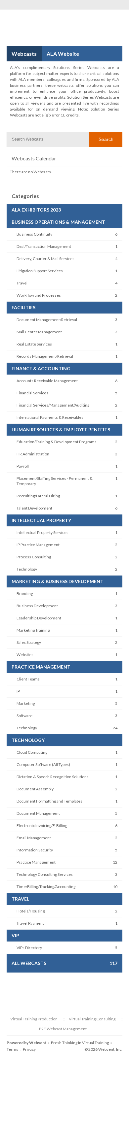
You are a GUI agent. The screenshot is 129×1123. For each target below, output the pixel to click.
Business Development (37, 605)
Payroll (23, 466)
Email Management (34, 837)
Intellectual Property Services (42, 532)
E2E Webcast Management (63, 1028)
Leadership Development (39, 617)
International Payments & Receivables (50, 417)
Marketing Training (33, 630)
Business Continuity (34, 234)
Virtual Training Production (34, 1018)
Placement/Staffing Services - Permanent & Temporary (55, 481)
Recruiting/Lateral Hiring (38, 495)
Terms (12, 1049)
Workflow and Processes (39, 295)
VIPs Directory (29, 947)
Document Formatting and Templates (49, 801)
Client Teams (28, 679)
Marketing (26, 703)
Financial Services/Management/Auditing (53, 405)
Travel (22, 283)
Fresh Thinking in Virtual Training (80, 1042)
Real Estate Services (34, 344)
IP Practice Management (38, 544)
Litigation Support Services (40, 270)
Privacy (29, 1049)
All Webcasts (29, 963)
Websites (25, 654)
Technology (27, 569)
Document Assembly (35, 788)
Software (24, 715)
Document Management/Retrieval (47, 319)
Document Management (38, 813)
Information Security (35, 849)
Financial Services (32, 392)
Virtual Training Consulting (92, 1018)
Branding (25, 593)
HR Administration (33, 453)
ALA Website (63, 53)
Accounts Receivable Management (47, 380)
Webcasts (24, 53)
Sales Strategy (29, 642)
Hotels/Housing (31, 910)
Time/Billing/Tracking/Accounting (46, 886)
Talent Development (34, 508)
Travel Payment (30, 923)
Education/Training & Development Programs (57, 441)
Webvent (37, 1042)
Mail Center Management (39, 331)
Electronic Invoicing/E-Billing (42, 825)
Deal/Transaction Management (44, 246)
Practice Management (36, 862)
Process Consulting (34, 556)
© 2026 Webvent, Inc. (103, 1049)
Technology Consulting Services (45, 874)
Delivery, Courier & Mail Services (45, 258)
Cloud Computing (32, 752)
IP (18, 691)
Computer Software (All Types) (43, 764)
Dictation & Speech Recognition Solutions (53, 776)
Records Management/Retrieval (45, 356)
